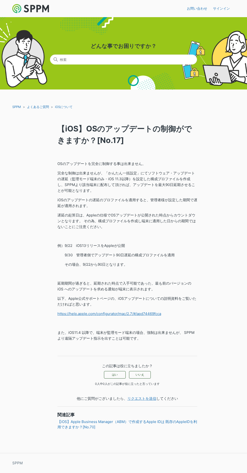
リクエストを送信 (141, 398)
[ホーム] (30, 8)
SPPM (16, 107)
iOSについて (64, 107)
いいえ (140, 374)
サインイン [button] (221, 8)
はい (115, 374)
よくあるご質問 (38, 107)
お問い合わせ (197, 8)
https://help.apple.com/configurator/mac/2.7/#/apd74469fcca (109, 313)
